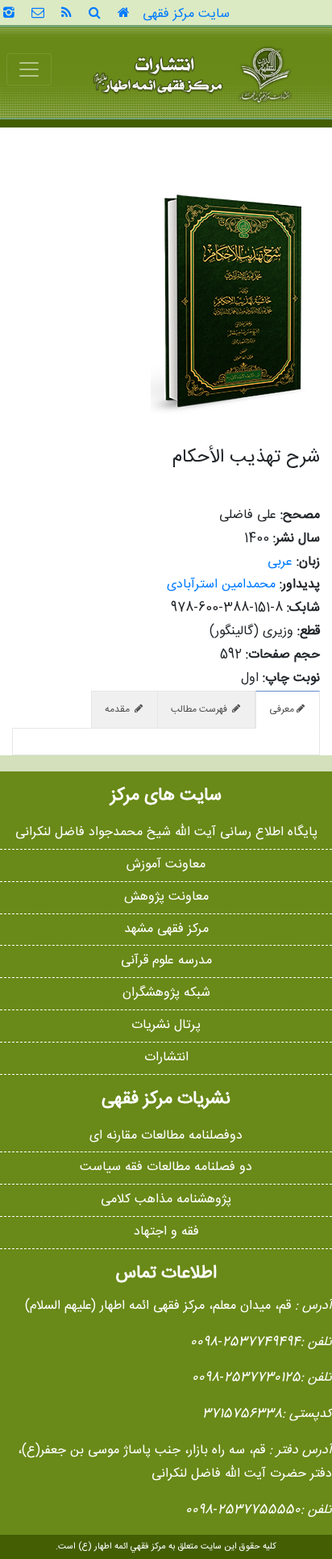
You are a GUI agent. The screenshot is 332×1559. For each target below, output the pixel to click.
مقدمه (118, 709)
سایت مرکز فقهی (186, 14)
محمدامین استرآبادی (221, 585)
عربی (280, 562)
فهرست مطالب (200, 709)
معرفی (281, 709)
